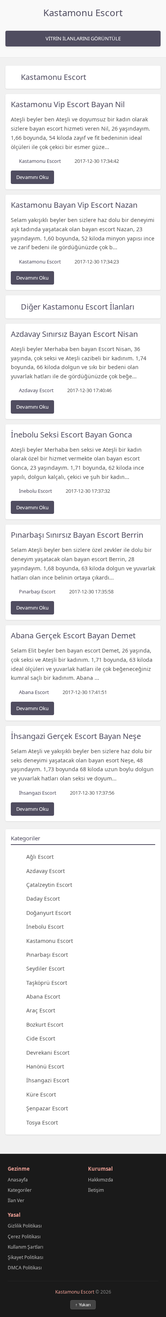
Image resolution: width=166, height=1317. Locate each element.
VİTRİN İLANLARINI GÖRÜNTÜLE (83, 38)
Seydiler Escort (45, 968)
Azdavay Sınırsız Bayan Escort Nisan (74, 334)
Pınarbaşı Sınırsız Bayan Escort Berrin (77, 535)
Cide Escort (40, 1038)
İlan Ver (16, 1200)
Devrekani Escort (47, 1052)
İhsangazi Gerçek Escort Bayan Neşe (76, 736)
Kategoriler (20, 1190)
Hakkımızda (100, 1179)
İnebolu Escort (45, 926)
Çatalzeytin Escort (49, 884)
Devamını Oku (32, 177)
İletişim (96, 1190)
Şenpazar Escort (47, 1108)
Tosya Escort (42, 1122)
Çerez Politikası (24, 1236)
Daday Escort (43, 898)
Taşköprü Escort (46, 982)
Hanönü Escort (45, 1066)
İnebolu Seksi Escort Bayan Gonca (71, 434)
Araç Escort (40, 1010)
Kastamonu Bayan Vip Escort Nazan (74, 205)
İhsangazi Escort (47, 1080)
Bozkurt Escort (44, 1024)
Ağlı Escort (40, 856)
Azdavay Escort (45, 871)
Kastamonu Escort (83, 12)
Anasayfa (18, 1179)
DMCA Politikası (25, 1267)
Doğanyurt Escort (48, 912)
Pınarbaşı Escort (47, 954)
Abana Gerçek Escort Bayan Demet (73, 635)
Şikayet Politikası (25, 1257)
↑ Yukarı (83, 1304)
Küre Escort (41, 1094)
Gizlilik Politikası (25, 1226)
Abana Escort (43, 996)
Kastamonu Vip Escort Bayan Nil (68, 104)
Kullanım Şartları (25, 1247)
